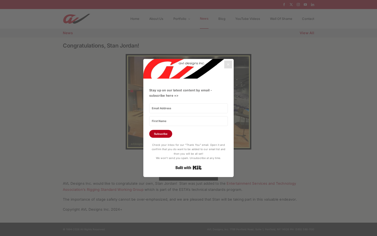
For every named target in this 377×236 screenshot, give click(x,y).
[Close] (228, 64)
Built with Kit (189, 167)
